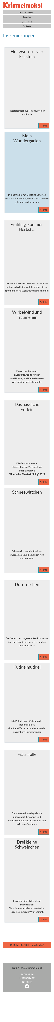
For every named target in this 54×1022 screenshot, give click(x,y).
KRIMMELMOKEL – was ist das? (27, 945)
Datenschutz (27, 977)
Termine (27, 17)
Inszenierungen (27, 12)
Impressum (27, 974)
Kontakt (27, 982)
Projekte (27, 26)
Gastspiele (27, 22)
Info (45, 125)
